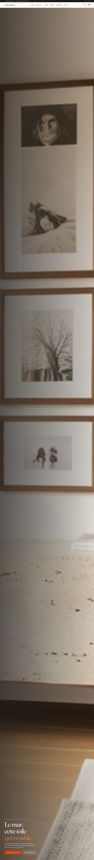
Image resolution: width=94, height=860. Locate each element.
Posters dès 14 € (29, 852)
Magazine (59, 5)
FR (85, 1)
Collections (38, 5)
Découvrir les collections (13, 852)
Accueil (32, 5)
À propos (65, 5)
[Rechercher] (83, 5)
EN (88, 1)
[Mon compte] (86, 5)
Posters (46, 5)
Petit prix (52, 5)
